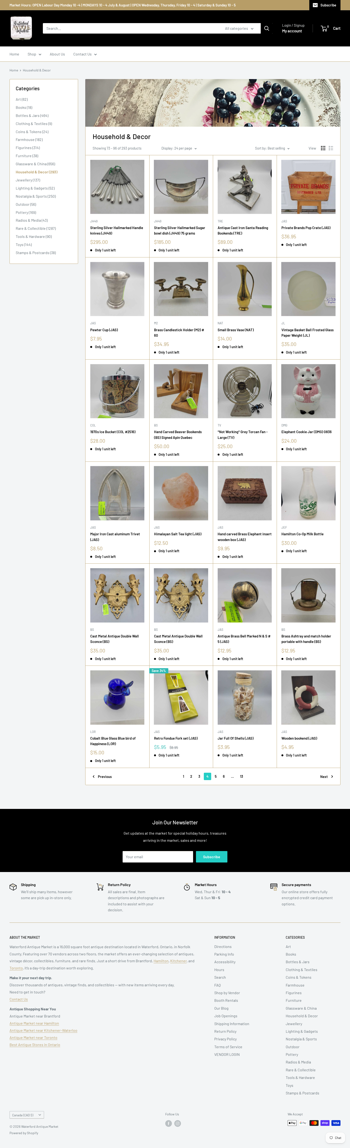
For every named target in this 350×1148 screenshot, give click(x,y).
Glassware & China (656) (35, 163)
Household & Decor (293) (36, 172)
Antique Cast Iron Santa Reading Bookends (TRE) (243, 230)
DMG (284, 425)
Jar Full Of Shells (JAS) (236, 738)
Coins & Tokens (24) (32, 131)
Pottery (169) (26, 212)
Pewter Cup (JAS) (104, 330)
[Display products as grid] (323, 148)
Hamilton (161, 960)
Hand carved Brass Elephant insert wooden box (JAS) (245, 536)
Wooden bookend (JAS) (299, 738)
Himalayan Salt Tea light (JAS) (177, 534)
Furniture (294, 1000)
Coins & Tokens (298, 977)
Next (324, 776)
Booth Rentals (226, 1000)
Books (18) (24, 107)
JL (283, 323)
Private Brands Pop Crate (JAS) (305, 228)
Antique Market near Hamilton (34, 1023)
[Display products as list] (331, 148)
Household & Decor (37, 70)
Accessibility (224, 961)
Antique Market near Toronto (33, 1037)
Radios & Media (298, 1062)
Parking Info (224, 954)
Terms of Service (228, 1046)
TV (219, 425)
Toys (289, 1085)
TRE (220, 221)
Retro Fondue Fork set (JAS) (176, 738)
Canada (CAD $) (22, 1115)
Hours (219, 969)
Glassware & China (301, 1008)
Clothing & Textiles (301, 969)
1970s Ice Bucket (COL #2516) (112, 432)
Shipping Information (231, 1023)
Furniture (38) (27, 155)
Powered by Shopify (24, 1133)
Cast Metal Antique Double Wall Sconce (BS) (114, 639)
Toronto (16, 968)
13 (241, 776)
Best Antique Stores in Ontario (35, 1044)
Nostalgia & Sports (301, 1039)
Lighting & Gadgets (302, 1031)
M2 (156, 323)
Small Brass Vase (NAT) (236, 330)
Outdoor (293, 1046)
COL (93, 425)
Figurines (294, 992)
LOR (93, 732)
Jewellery (294, 1023)
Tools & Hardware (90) (34, 236)
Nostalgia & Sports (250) (36, 196)
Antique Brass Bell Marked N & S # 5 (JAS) (244, 639)
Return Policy (225, 1031)
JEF (284, 527)
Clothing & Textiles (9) (34, 123)
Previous (105, 776)
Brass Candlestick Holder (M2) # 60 (179, 332)
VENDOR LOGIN (227, 1054)
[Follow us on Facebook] (168, 1123)
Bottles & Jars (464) (32, 115)
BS (156, 425)
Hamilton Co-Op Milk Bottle (302, 534)
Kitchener (178, 960)
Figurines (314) (28, 147)
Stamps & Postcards (302, 1093)
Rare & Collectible (301, 1070)
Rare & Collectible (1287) (36, 228)
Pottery (292, 1054)
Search (220, 977)
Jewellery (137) (28, 180)
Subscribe (328, 5)
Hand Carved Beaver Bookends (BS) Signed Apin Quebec (178, 434)
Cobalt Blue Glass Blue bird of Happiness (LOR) (113, 741)
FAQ (217, 985)
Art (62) (22, 99)
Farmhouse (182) (29, 139)
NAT (220, 323)
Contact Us (82, 54)
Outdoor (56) (26, 204)
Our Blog (221, 1008)
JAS (284, 221)
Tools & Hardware (300, 1077)
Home (14, 54)
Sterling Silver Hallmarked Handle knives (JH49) (116, 230)
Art (288, 946)
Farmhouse (295, 985)
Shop (32, 54)
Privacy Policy (225, 1039)
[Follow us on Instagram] (177, 1123)
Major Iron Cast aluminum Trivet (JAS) (115, 536)
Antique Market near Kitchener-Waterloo (43, 1030)
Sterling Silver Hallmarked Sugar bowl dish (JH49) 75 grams (179, 230)
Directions (223, 946)
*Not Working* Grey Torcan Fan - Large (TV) (243, 434)
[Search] (267, 28)
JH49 (94, 221)
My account (292, 30)
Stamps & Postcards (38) (36, 252)
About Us (57, 54)
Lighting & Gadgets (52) (35, 188)
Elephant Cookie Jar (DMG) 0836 (306, 432)
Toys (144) (24, 244)
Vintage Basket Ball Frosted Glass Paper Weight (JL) (307, 332)
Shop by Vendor (227, 992)
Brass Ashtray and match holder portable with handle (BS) (306, 639)
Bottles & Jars (298, 961)
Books (291, 954)
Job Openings (225, 1015)
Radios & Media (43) (32, 220)
